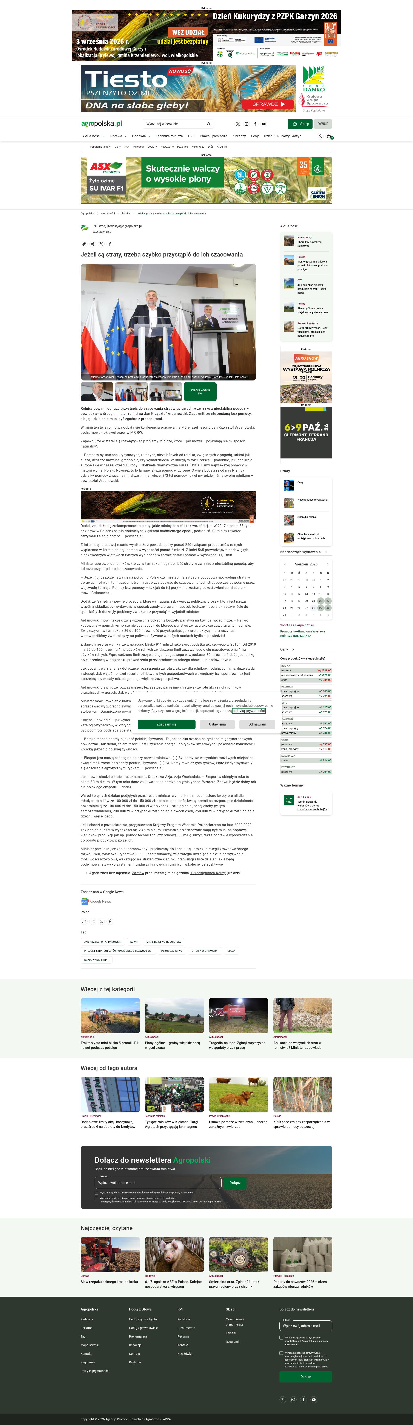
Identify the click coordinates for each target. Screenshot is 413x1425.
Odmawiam (257, 724)
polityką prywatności (249, 711)
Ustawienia (217, 724)
